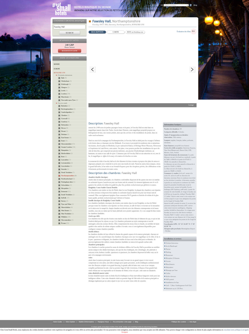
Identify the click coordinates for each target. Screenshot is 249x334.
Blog (195, 5)
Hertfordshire (67, 153)
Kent (64, 156)
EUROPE (57, 69)
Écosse (65, 223)
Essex (64, 141)
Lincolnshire (66, 166)
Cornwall (65, 118)
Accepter (124, 332)
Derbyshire (66, 125)
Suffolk (65, 198)
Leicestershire (67, 163)
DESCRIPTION (97, 32)
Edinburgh (66, 84)
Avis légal (192, 322)
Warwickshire (67, 207)
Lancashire (66, 160)
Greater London (68, 147)
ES (153, 5)
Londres (65, 94)
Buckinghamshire (68, 109)
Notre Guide (57, 322)
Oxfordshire (66, 185)
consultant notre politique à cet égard (235, 330)
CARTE (116, 32)
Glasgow (65, 87)
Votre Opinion (70, 322)
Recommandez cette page (122, 322)
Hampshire (66, 150)
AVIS (129, 32)
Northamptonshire (69, 175)
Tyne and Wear (67, 204)
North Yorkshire (67, 172)
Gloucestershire (68, 144)
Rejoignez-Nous (103, 322)
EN (157, 5)
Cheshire (65, 115)
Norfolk (65, 169)
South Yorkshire (67, 194)
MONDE (57, 64)
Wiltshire (65, 217)
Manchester (66, 97)
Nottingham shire (68, 182)
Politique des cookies (178, 322)
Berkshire (65, 106)
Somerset (66, 191)
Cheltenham (66, 81)
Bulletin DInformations (86, 322)
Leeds (64, 90)
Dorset (64, 131)
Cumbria (65, 122)
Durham (65, 134)
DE (162, 5)
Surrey (64, 201)
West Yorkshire (67, 213)
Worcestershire (67, 220)
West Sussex (66, 210)
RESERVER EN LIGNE (69, 51)
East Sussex (66, 137)
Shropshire (66, 188)
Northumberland (68, 179)
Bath (64, 78)
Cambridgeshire (67, 112)
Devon (64, 128)
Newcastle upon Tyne (69, 100)
